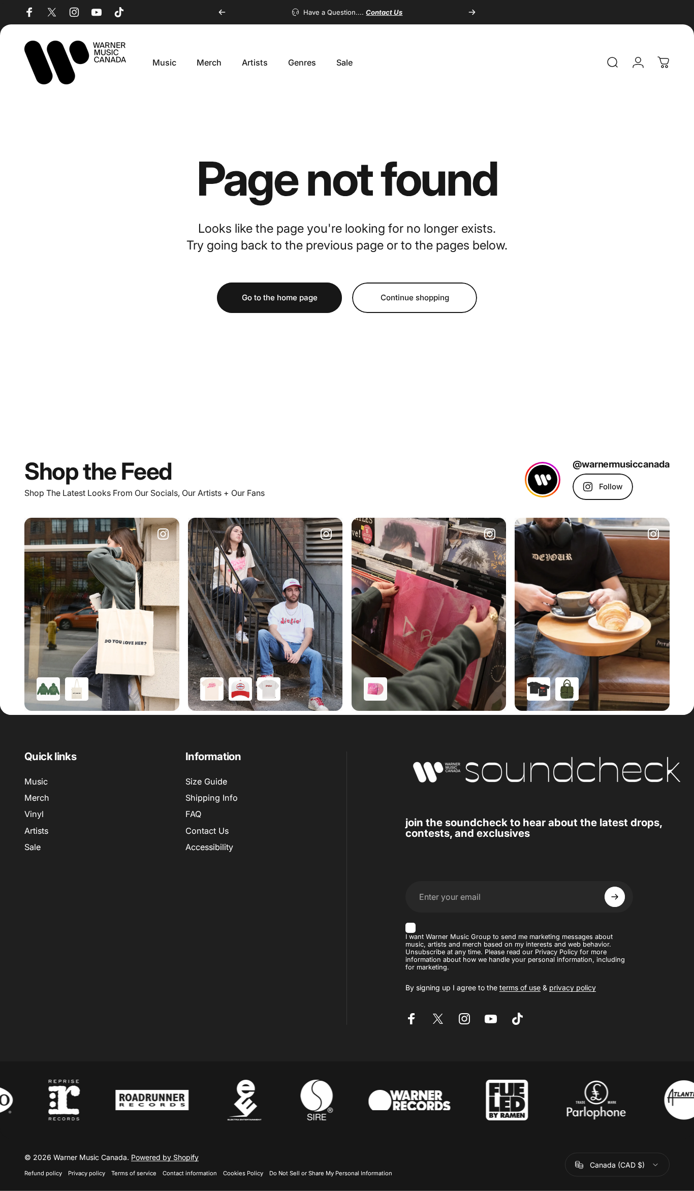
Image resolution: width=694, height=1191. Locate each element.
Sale (32, 847)
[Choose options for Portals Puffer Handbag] (567, 689)
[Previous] (222, 12)
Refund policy (43, 1173)
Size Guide (206, 781)
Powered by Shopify (165, 1157)
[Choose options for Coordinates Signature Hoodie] (48, 689)
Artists (36, 831)
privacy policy (572, 987)
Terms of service (133, 1173)
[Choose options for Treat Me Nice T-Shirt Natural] (212, 689)
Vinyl (34, 814)
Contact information (190, 1173)
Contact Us (207, 831)
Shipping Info (211, 798)
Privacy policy (86, 1173)
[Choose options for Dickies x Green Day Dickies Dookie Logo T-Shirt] (268, 689)
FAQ (193, 814)
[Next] (472, 12)
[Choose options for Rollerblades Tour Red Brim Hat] (240, 689)
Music (36, 781)
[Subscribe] (615, 897)
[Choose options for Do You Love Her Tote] (76, 689)
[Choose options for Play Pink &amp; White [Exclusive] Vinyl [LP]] (375, 689)
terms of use (520, 987)
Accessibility (209, 847)
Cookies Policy (243, 1173)
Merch (36, 798)
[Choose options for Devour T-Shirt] (538, 689)
